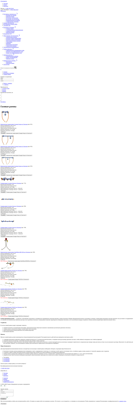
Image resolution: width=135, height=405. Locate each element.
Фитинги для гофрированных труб (14, 51)
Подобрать (3, 101)
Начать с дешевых (7, 83)
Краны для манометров (11, 57)
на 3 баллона (6, 359)
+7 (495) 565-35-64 (9, 8)
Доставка (5, 3)
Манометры (9, 62)
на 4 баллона (6, 361)
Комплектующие (10, 16)
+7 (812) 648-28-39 (13, 9)
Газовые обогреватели (8, 23)
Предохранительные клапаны (13, 40)
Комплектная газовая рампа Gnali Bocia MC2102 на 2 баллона (15, 252)
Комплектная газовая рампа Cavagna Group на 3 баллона (14, 146)
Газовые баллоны (10, 31)
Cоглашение (6, 380)
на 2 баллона (6, 358)
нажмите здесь (122, 401)
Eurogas (4, 89)
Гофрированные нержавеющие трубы (15, 50)
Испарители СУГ (7, 33)
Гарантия (5, 378)
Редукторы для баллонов (12, 17)
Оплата (5, 4)
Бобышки (8, 43)
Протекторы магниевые (12, 44)
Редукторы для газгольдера (12, 19)
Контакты (5, 6)
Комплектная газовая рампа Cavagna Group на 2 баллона (14, 124)
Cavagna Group (5, 88)
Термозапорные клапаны (12, 56)
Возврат (5, 379)
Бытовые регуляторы (11, 15)
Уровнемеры (9, 42)
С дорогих (5, 84)
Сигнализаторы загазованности (11, 47)
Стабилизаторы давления (12, 21)
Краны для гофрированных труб (14, 53)
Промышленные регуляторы (13, 20)
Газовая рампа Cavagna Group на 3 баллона (11, 206)
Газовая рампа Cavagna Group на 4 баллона (11, 227)
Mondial (4, 91)
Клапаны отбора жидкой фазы (13, 39)
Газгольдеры (6, 64)
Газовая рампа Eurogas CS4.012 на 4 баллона (11, 307)
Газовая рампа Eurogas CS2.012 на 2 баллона (11, 270)
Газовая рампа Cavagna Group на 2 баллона (11, 183)
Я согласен (3, 403)
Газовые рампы (10, 28)
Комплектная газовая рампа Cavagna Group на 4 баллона (14, 166)
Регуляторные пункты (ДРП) (10, 24)
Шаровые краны (10, 58)
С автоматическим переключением (14, 30)
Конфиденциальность (8, 381)
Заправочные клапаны (11, 37)
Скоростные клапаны (11, 45)
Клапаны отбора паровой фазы (13, 38)
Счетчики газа (6, 25)
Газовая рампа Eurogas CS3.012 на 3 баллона (11, 289)
